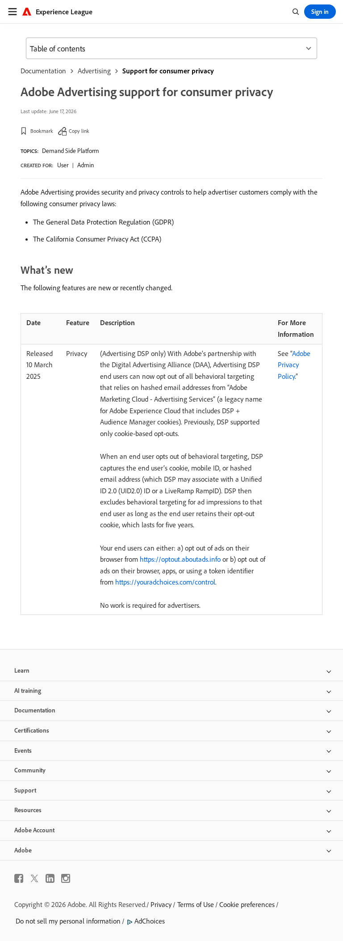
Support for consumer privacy (168, 70)
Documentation (43, 70)
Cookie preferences (247, 904)
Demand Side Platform (70, 151)
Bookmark (41, 130)
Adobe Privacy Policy (294, 365)
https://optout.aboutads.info (180, 559)
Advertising (94, 70)
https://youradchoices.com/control (165, 581)
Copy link (79, 130)
